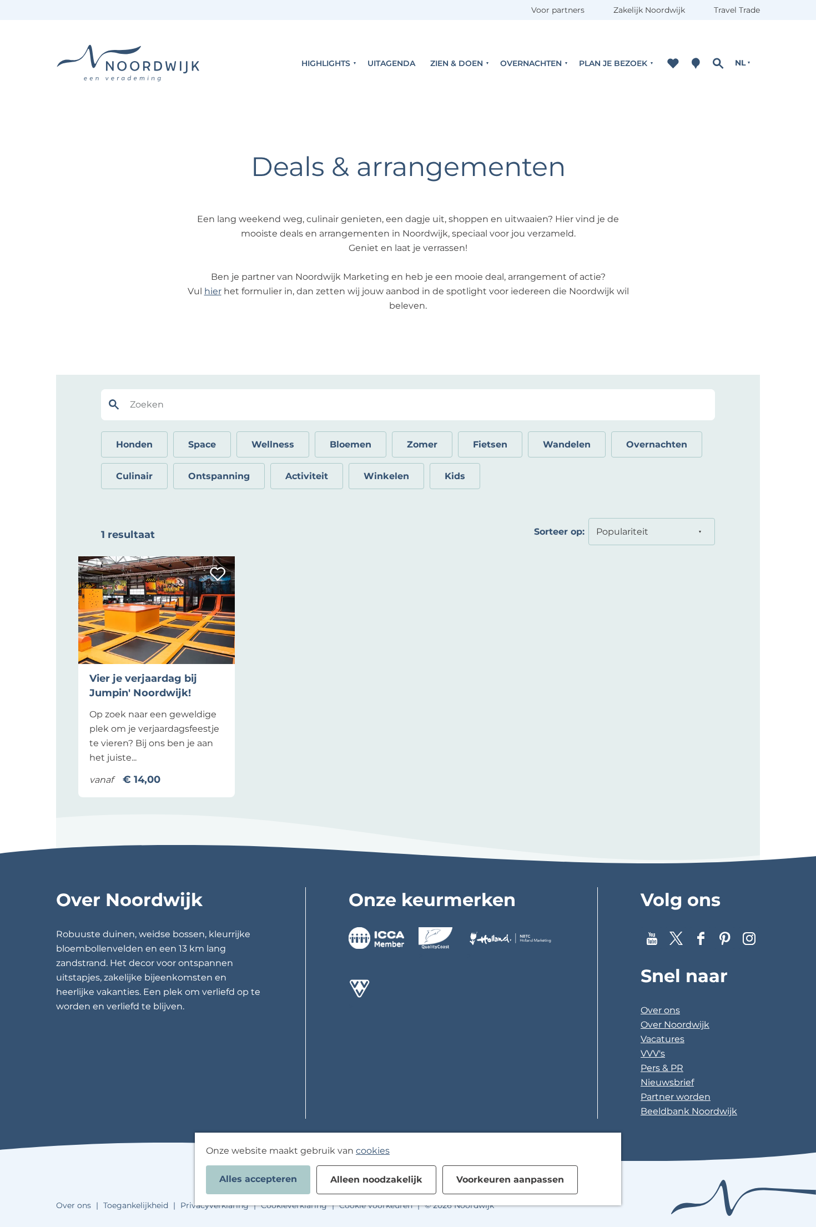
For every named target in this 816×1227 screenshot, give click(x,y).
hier (212, 291)
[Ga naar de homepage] (128, 63)
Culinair (134, 476)
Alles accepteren (258, 1179)
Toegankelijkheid (135, 1205)
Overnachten (656, 444)
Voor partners (558, 10)
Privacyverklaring (214, 1205)
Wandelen (567, 444)
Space (202, 444)
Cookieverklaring (294, 1205)
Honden (134, 444)
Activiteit (306, 476)
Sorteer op (559, 531)
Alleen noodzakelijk (376, 1179)
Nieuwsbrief (667, 1082)
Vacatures (662, 1039)
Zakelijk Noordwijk (649, 10)
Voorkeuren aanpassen (510, 1179)
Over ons (660, 1010)
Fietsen (490, 444)
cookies (373, 1150)
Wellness (272, 444)
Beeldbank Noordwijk (689, 1111)
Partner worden (676, 1097)
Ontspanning (219, 476)
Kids (455, 476)
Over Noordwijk (675, 1024)
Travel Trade (737, 10)
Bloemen (350, 444)
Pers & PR (662, 1068)
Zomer (422, 444)
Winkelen (386, 476)
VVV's (653, 1053)
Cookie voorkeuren (375, 1205)
